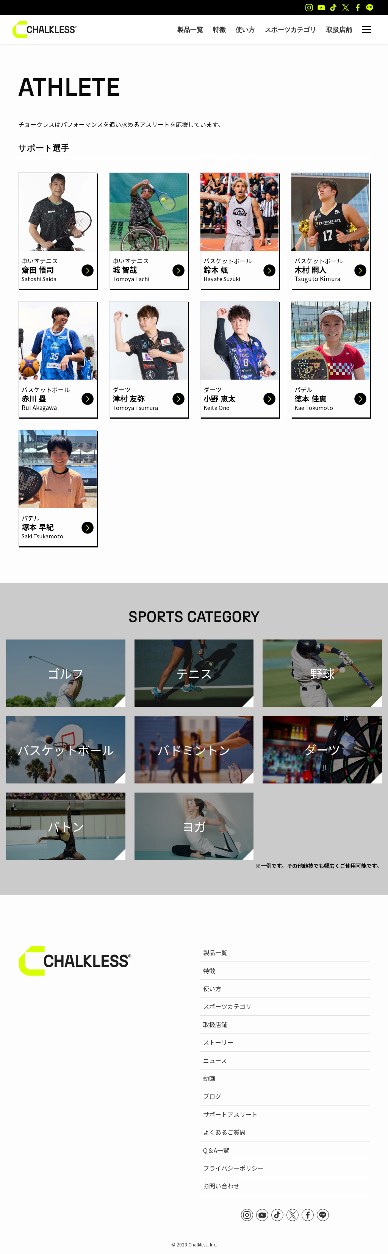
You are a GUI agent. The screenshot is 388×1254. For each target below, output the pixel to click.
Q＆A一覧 (216, 1150)
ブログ (212, 1096)
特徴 (209, 970)
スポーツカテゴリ (227, 1006)
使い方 (212, 988)
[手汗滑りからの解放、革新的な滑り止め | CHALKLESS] (44, 29)
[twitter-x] (346, 7)
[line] (370, 7)
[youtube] (321, 7)
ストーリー (218, 1042)
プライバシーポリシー (233, 1168)
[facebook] (358, 7)
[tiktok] (333, 7)
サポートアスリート (230, 1114)
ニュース (215, 1060)
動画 (209, 1078)
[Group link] (58, 228)
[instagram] (309, 7)
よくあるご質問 (224, 1132)
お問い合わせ (221, 1185)
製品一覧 (215, 952)
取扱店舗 (215, 1024)
